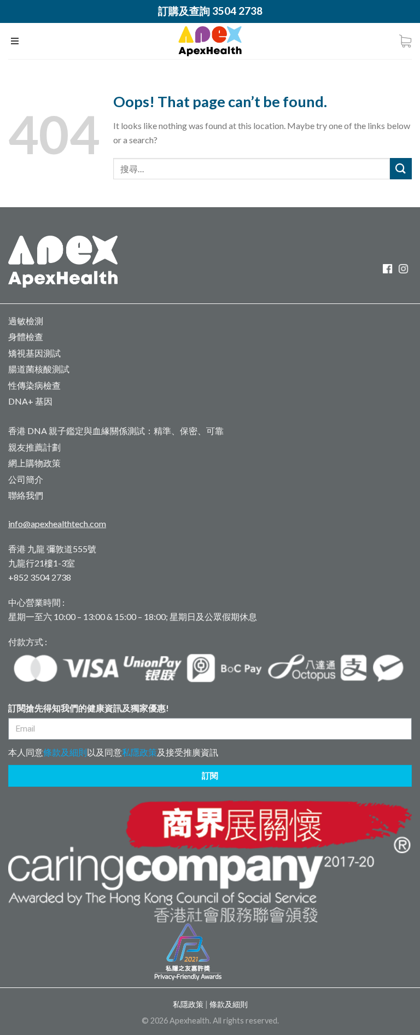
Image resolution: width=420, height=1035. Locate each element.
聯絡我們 (25, 495)
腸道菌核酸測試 (38, 369)
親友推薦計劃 (34, 447)
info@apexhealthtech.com (57, 523)
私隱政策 (139, 752)
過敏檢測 (25, 320)
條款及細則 (65, 752)
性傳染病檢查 (34, 385)
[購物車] (405, 41)
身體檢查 (25, 336)
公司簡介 (25, 479)
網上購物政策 (34, 463)
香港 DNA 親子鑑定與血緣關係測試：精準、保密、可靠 (116, 430)
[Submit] (401, 168)
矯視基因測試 (34, 353)
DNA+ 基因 (30, 401)
